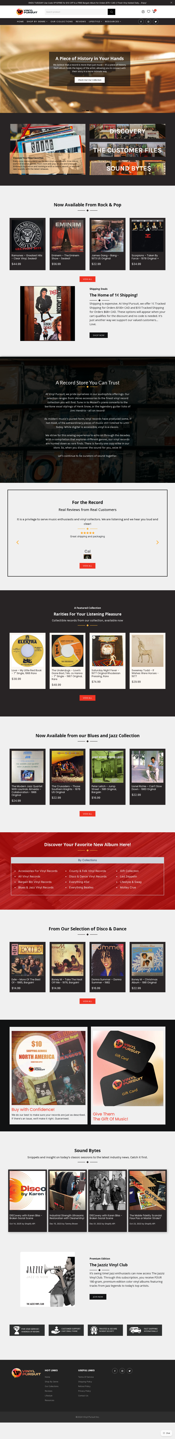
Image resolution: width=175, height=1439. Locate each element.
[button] (18, 540)
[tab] (83, 108)
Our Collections (51, 1384)
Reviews (48, 1389)
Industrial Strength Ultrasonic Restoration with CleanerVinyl (67, 1215)
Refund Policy (84, 1384)
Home (47, 1375)
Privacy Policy (84, 1389)
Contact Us (83, 1393)
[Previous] (8, 68)
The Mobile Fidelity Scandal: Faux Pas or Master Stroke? (146, 1215)
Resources (49, 1398)
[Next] (167, 68)
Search (111, 12)
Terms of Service (86, 1375)
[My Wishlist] (149, 12)
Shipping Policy (85, 1379)
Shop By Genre (51, 1379)
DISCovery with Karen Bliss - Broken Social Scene (26, 1215)
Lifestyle (48, 1393)
